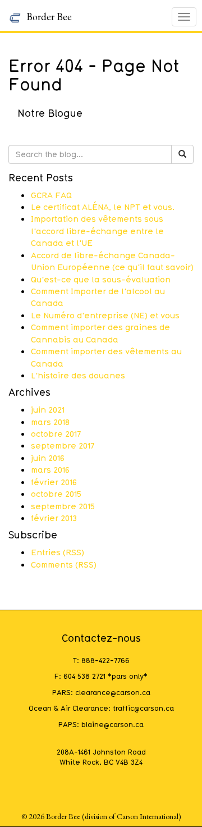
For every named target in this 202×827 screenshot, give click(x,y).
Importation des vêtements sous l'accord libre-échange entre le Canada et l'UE (97, 230)
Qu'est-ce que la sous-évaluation (101, 279)
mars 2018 (50, 421)
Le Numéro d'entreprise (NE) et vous (105, 315)
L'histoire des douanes (78, 375)
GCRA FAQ (51, 194)
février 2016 (54, 481)
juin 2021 (48, 409)
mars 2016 (50, 469)
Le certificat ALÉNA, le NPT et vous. (103, 206)
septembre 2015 (63, 505)
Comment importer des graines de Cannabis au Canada (100, 332)
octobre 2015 (56, 493)
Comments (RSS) (64, 564)
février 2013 (54, 517)
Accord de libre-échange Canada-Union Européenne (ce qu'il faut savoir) (112, 260)
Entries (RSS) (57, 552)
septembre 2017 (62, 445)
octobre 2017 (56, 433)
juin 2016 (48, 457)
